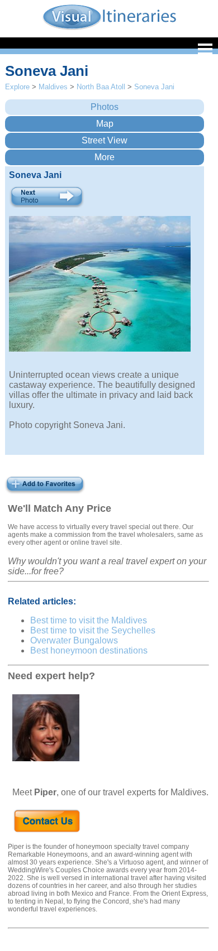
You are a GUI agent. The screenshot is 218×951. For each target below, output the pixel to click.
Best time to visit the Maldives (88, 620)
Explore (17, 87)
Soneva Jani (154, 87)
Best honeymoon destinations (89, 650)
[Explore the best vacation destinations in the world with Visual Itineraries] (109, 28)
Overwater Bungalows (74, 640)
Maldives (53, 87)
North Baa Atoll (101, 87)
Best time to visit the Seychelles (92, 630)
